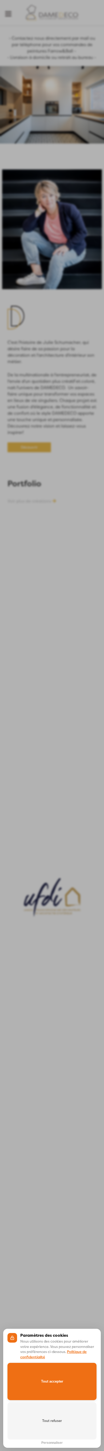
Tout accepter (52, 1381)
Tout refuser (52, 1421)
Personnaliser (52, 1442)
